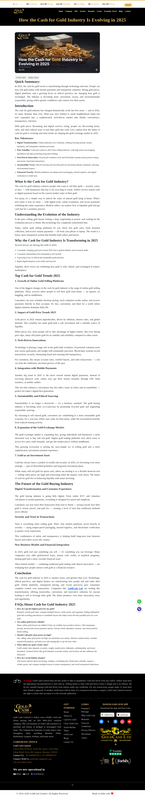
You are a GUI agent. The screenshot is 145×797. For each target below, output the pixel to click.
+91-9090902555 (32, 755)
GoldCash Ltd (75, 588)
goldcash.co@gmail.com (40, 759)
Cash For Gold (70, 719)
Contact (128, 11)
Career (99, 11)
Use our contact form (22, 762)
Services (83, 11)
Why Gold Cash (88, 715)
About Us (68, 716)
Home (61, 11)
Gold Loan (68, 734)
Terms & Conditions (86, 724)
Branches (91, 11)
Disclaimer (86, 734)
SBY (76, 11)
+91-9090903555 (49, 755)
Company (68, 11)
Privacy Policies (88, 730)
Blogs (121, 11)
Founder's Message (85, 710)
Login (128, 5)
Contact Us (68, 742)
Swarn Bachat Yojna (70, 729)
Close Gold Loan (71, 723)
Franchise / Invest (110, 11)
